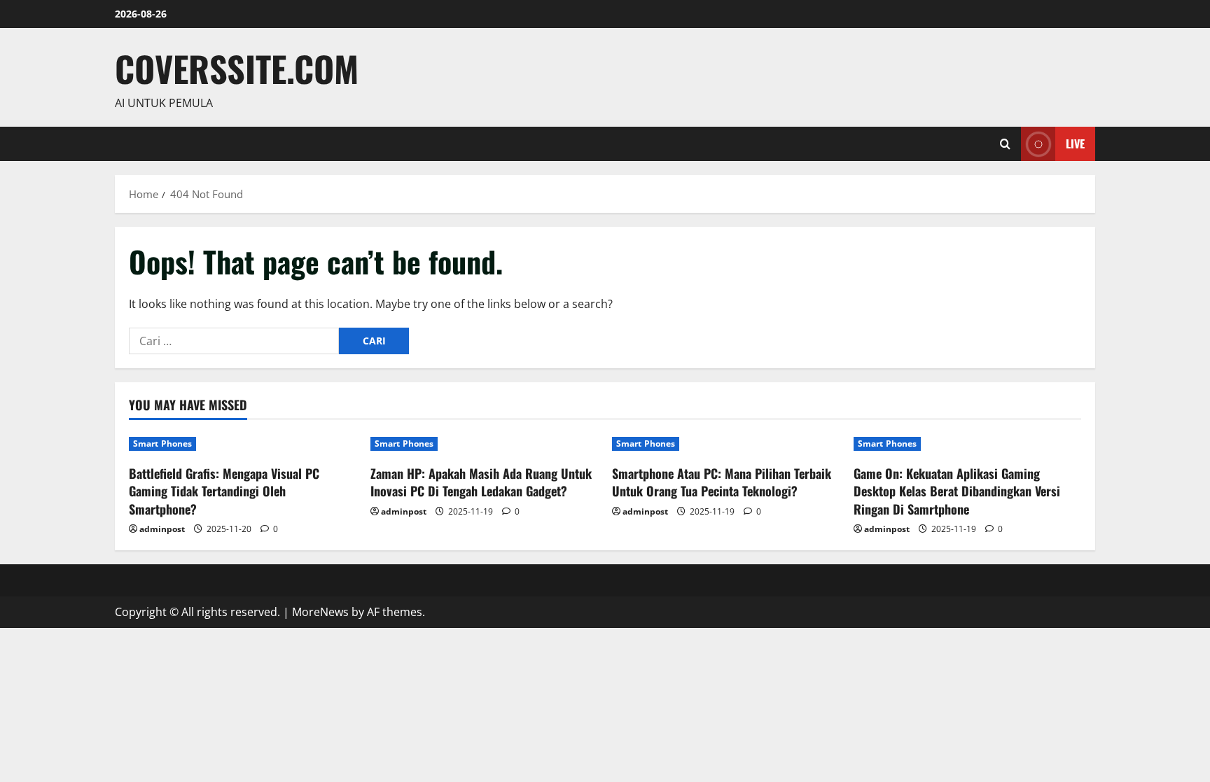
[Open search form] (1005, 144)
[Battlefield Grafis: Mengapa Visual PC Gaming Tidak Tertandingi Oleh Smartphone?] (242, 443)
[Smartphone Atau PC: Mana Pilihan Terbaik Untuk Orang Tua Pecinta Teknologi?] (726, 443)
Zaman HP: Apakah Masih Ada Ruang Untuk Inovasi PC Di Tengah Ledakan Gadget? (481, 482)
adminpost (162, 529)
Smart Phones (162, 443)
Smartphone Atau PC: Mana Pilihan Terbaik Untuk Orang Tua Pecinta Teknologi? (721, 482)
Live (1075, 142)
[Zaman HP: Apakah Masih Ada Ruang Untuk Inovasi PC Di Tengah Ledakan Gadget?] (484, 443)
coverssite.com (237, 68)
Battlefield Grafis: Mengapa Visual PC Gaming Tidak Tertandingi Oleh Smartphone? (224, 490)
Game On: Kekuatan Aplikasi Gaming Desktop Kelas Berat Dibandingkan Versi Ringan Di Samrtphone (957, 490)
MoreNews (320, 612)
